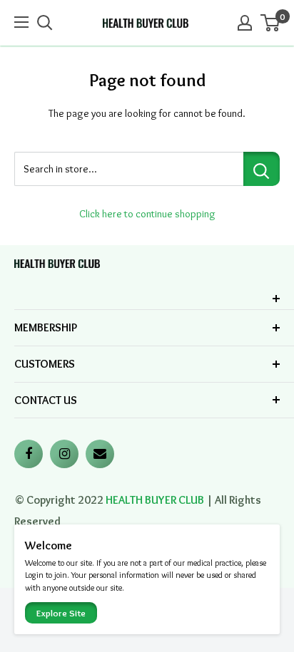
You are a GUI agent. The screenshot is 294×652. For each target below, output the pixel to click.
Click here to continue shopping (147, 213)
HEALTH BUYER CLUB (155, 500)
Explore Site (61, 613)
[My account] (245, 23)
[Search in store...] (261, 169)
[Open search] (45, 23)
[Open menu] (23, 22)
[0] (271, 22)
